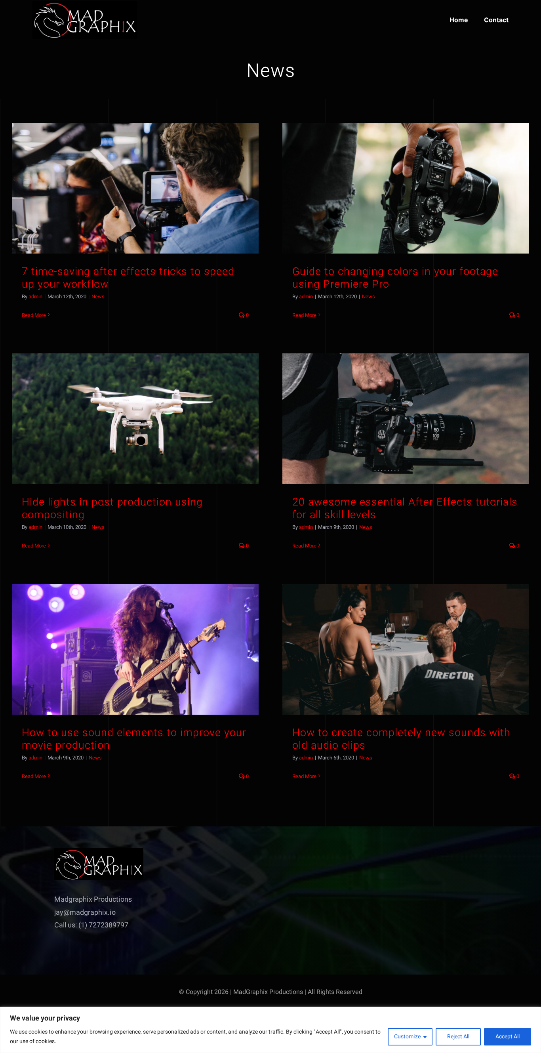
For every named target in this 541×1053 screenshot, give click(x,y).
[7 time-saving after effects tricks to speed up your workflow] (135, 188)
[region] (270, 1030)
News (98, 296)
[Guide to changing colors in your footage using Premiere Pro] (405, 188)
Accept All (507, 1036)
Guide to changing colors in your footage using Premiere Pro (395, 278)
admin (35, 296)
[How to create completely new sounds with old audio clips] (405, 649)
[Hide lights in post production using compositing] (135, 418)
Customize (407, 1036)
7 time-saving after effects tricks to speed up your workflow (128, 278)
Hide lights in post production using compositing (112, 508)
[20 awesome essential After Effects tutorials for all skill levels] (405, 418)
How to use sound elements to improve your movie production (134, 739)
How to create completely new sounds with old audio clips (401, 739)
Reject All (458, 1036)
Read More (34, 315)
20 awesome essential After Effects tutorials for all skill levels (405, 508)
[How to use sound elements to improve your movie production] (135, 649)
